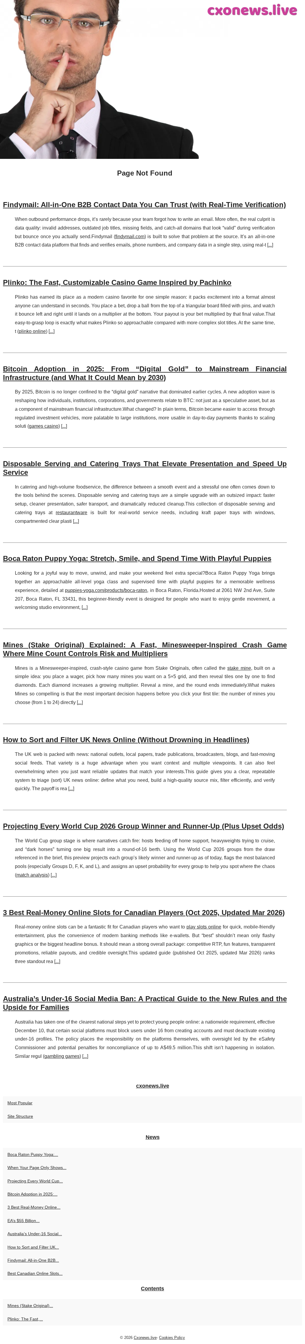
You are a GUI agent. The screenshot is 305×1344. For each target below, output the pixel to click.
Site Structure (20, 1116)
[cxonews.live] (152, 79)
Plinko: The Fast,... (25, 1319)
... (270, 244)
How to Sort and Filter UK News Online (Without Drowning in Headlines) (126, 740)
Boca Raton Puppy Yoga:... (32, 1154)
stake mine (239, 668)
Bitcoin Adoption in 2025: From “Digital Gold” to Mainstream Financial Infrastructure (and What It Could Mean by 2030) (145, 373)
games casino (43, 426)
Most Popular (19, 1102)
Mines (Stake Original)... (30, 1305)
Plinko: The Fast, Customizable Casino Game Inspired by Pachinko (117, 282)
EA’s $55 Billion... (23, 1220)
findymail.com (129, 236)
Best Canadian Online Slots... (35, 1273)
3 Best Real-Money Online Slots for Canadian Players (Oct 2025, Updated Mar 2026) (144, 913)
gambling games (62, 1056)
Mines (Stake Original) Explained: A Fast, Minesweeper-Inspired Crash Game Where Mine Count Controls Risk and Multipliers (145, 649)
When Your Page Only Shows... (36, 1167)
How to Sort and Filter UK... (33, 1247)
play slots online (203, 926)
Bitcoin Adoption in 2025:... (32, 1194)
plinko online (32, 331)
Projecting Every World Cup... (35, 1181)
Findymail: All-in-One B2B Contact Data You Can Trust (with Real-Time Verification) (144, 205)
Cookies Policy (172, 1337)
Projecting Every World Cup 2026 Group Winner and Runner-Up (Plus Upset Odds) (143, 826)
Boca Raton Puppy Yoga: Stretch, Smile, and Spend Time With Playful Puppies (137, 558)
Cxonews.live (145, 1337)
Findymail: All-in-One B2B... (33, 1260)
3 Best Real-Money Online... (33, 1207)
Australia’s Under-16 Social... (34, 1233)
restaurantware (71, 512)
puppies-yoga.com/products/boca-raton (106, 590)
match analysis (32, 875)
